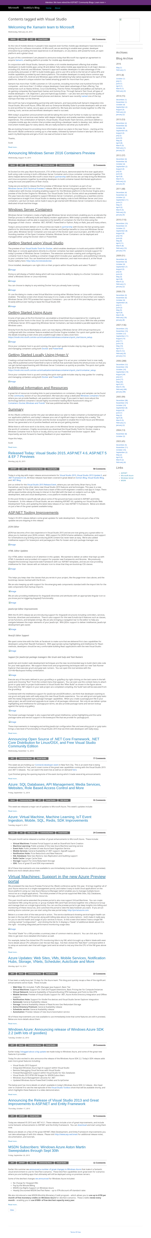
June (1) (119, 83)
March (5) (120, 210)
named (84, 96)
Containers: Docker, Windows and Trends (26, 403)
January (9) (120, 215)
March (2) (120, 281)
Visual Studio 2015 (68, 475)
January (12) (121, 356)
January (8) (120, 320)
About (57, 8)
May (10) (119, 346)
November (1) (121, 102)
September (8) (121, 231)
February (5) (121, 212)
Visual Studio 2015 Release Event (41, 484)
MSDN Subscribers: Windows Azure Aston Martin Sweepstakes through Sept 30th (47, 1149)
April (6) (119, 176)
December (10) (122, 223)
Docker (45, 348)
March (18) (120, 387)
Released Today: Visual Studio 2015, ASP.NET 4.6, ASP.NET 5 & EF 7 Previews (57, 455)
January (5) (120, 150)
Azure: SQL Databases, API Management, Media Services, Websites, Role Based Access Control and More (54, 786)
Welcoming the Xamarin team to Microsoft (41, 27)
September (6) (121, 130)
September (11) (122, 200)
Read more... (13, 147)
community (19, 396)
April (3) (119, 457)
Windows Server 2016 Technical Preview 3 (26, 188)
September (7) (121, 267)
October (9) (120, 264)
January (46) (121, 392)
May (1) (119, 67)
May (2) (119, 415)
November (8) (121, 434)
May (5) (119, 310)
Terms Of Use (75, 1232)
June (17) (119, 379)
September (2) (121, 107)
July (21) (119, 377)
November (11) (122, 447)
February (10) (121, 248)
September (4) (121, 302)
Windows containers (90, 396)
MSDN (123, 480)
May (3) (119, 276)
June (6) (119, 238)
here (74, 770)
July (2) (118, 135)
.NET (31, 39)
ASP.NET (13, 469)
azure (13, 833)
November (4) (121, 161)
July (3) (118, 171)
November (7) (121, 226)
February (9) (121, 353)
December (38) (122, 400)
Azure (23, 39)
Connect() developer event (47, 765)
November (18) (122, 367)
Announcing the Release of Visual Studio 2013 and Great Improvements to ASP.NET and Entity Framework (53, 1102)
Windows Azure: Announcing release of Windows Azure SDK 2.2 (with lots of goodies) (56, 1031)
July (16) (119, 236)
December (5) (121, 445)
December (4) (121, 159)
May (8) (119, 241)
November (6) (121, 125)
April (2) (119, 207)
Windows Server (48, 165)
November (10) (122, 331)
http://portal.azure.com (78, 910)
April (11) (119, 243)
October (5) (120, 436)
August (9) (120, 233)
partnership (60, 176)
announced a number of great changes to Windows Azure (55, 1169)
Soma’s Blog (81, 478)
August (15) (120, 338)
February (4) (121, 462)
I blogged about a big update (33, 1051)
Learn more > (100, 2)
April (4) (119, 418)
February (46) (121, 389)
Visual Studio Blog (96, 478)
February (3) (121, 91)
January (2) (120, 114)
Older (12, 1210)
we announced (42, 1178)
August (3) (120, 109)
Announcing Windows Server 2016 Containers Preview (51, 153)
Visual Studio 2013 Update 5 (89, 475)
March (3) (120, 145)
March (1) (120, 88)
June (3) (119, 274)
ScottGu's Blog (31, 7)
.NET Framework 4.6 (17, 478)
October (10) (121, 405)
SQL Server (64, 800)
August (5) (120, 269)
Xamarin (19, 60)
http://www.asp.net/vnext (66, 1134)
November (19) (122, 403)
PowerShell (58, 348)
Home (48, 8)
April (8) (119, 143)
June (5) (119, 138)
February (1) (121, 70)
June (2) (119, 307)
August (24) (120, 374)
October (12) (121, 333)
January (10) (121, 251)
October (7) (120, 228)
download (82, 1125)
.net (21, 833)
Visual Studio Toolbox (60, 1087)
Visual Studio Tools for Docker (39, 248)
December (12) (122, 364)
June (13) (119, 343)
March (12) (120, 351)
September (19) (122, 372)
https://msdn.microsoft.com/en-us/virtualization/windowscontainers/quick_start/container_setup (52, 370)
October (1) (120, 78)
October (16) (121, 369)
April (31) (119, 384)
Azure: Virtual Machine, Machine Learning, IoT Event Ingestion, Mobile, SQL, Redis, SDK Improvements (49, 818)
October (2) (120, 197)
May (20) (119, 382)
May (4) (119, 140)
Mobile (13, 39)
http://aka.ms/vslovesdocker (39, 261)
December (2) (121, 123)
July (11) (119, 341)
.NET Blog (16, 480)
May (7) (119, 205)
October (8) (120, 128)
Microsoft (13, 7)
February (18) (121, 317)
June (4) (119, 174)
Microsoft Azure (127, 475)
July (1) (118, 81)
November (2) (121, 195)
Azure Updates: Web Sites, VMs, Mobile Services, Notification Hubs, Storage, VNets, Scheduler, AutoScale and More (56, 959)
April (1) (119, 86)
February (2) (121, 112)
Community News (65, 165)
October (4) (120, 104)
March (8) (120, 246)
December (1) (121, 99)
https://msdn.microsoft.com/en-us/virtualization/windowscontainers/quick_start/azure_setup (50, 337)
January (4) (120, 184)
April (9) (119, 312)
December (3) (121, 295)
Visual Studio (43, 39)
